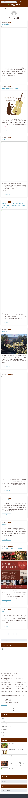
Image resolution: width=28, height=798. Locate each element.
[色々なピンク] (14, 180)
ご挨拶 (2, 718)
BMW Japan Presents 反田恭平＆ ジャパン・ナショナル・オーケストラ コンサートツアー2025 (13, 205)
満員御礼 (4, 524)
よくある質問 (4, 729)
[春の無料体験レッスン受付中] (14, 116)
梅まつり (4, 331)
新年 (3, 611)
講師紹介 (3, 721)
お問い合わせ (21, 2)
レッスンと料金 (4, 723)
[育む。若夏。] (14, 65)
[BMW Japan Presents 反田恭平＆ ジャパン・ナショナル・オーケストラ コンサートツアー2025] (14, 310)
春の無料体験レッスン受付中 (10, 88)
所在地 (2, 732)
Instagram (3, 735)
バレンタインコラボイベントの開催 (12, 548)
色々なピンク (5, 139)
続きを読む (6, 79)
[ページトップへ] (26, 795)
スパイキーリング (7, 500)
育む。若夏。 (5, 24)
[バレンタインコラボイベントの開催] (14, 588)
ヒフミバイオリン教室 (10, 795)
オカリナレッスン (6, 726)
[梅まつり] (14, 352)
